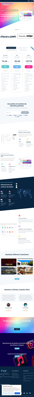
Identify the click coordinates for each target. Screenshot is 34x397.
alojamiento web (14, 373)
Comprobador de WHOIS (27, 380)
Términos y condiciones (15, 377)
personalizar (5, 393)
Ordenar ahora (5, 67)
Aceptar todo (17, 393)
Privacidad (24, 395)
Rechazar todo (11, 393)
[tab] (11, 48)
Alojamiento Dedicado (15, 374)
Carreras (31, 395)
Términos (28, 395)
